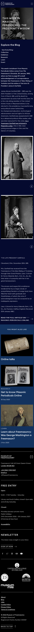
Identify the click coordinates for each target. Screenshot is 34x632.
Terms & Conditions (8, 609)
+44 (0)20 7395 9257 (8, 470)
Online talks (8, 359)
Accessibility (5, 524)
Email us (4, 472)
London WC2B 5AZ (7, 466)
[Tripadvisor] (16, 553)
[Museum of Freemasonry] (7, 4)
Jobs (2, 602)
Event (3, 62)
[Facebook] (2, 553)
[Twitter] (7, 553)
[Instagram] (12, 553)
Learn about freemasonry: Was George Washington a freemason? (16, 435)
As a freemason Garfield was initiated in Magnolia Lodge (14, 123)
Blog (2, 599)
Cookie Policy (6, 604)
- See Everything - (7, 50)
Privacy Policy (6, 607)
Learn (3, 60)
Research (4, 57)
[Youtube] (21, 553)
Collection (4, 52)
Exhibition (4, 55)
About (3, 597)
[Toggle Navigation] (32, 4)
